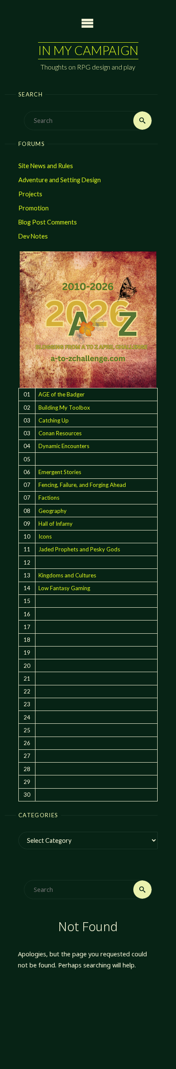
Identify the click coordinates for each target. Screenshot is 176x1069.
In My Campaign (88, 50)
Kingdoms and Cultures (67, 575)
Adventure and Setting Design (59, 180)
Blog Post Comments (47, 222)
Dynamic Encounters (63, 446)
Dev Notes (33, 236)
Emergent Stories (59, 472)
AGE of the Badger (61, 394)
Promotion (33, 208)
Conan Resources (60, 433)
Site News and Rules (45, 165)
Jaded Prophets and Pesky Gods (79, 549)
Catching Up (53, 420)
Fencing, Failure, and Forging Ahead (82, 484)
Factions (48, 497)
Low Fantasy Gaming (64, 588)
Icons (45, 536)
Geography (52, 510)
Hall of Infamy (55, 523)
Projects (30, 194)
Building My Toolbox (64, 407)
